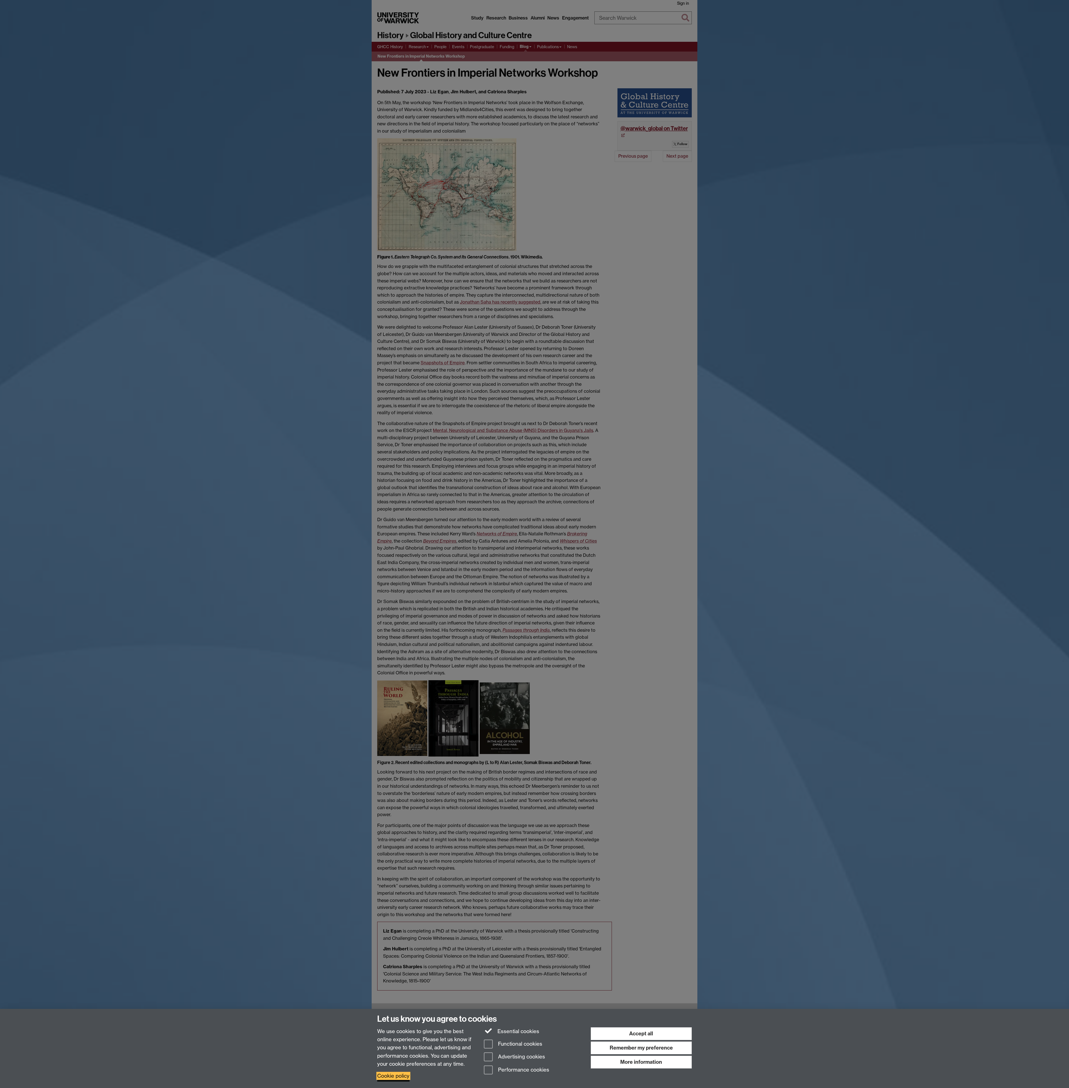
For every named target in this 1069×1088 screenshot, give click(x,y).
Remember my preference (641, 1048)
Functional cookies (519, 1044)
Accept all (641, 1033)
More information (641, 1062)
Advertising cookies (521, 1057)
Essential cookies (517, 1031)
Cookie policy (393, 1076)
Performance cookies (523, 1070)
